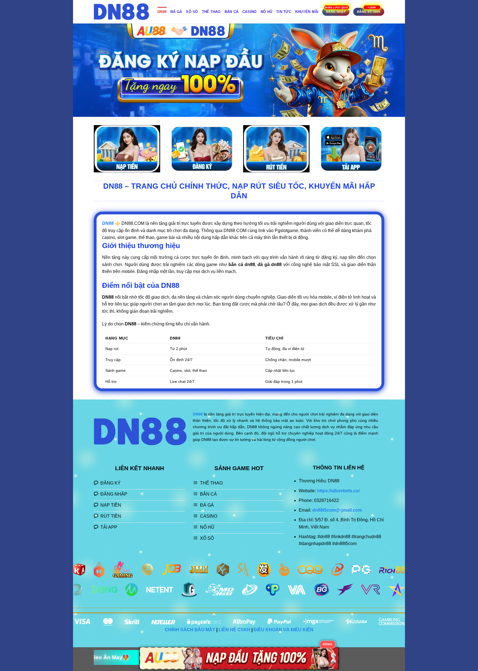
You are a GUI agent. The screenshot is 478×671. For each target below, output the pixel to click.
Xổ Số (192, 12)
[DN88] (121, 11)
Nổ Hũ (266, 12)
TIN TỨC (283, 12)
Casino (249, 12)
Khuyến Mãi (307, 12)
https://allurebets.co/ (338, 490)
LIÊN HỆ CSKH (234, 629)
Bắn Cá (232, 12)
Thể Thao (211, 12)
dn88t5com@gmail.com (337, 510)
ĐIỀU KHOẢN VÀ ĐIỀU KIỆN (283, 629)
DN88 (162, 12)
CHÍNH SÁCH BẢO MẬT (190, 629)
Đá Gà (176, 12)
